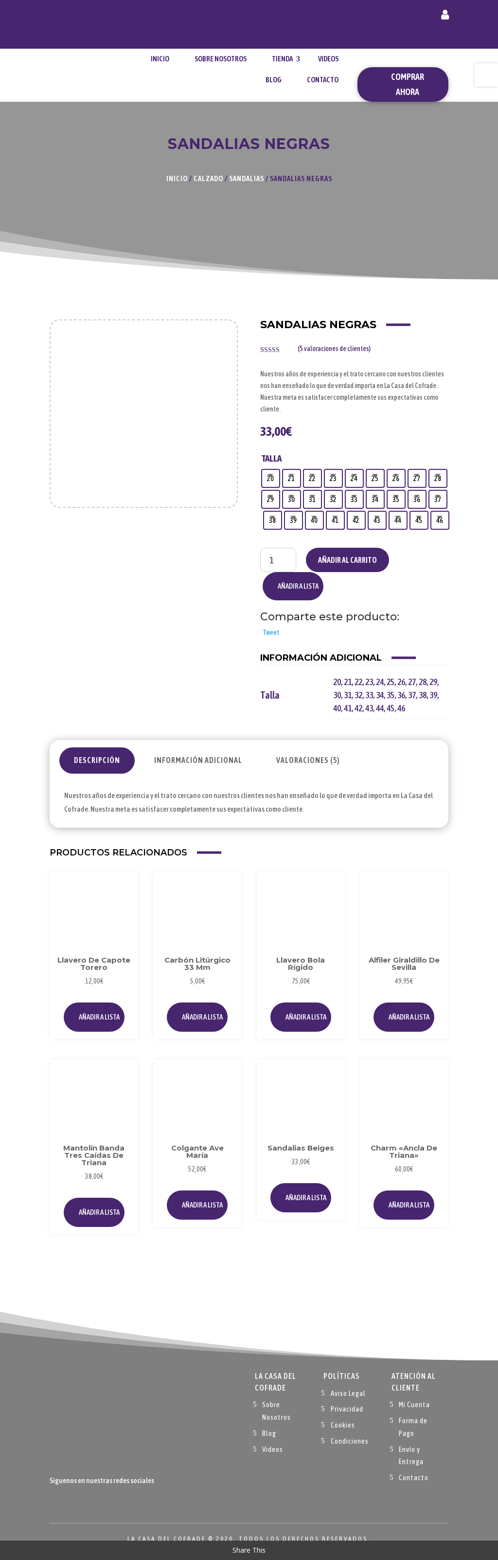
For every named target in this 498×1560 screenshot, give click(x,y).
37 (412, 695)
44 (380, 708)
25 (390, 682)
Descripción (97, 760)
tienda (282, 59)
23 (369, 682)
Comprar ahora (407, 84)
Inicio (160, 59)
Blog (274, 79)
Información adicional (198, 760)
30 (337, 695)
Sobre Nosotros (221, 59)
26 (401, 682)
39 (433, 695)
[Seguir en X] (77, 1501)
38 (423, 695)
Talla (272, 458)
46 (401, 708)
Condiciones (350, 1441)
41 (348, 708)
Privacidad (347, 1409)
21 (348, 682)
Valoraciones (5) (308, 760)
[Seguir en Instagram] (96, 1501)
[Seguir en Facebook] (57, 1501)
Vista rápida (120, 911)
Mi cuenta (445, 16)
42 (358, 708)
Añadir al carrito (347, 560)
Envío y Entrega (411, 1455)
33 (369, 695)
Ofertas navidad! (87, 24)
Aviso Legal (348, 1393)
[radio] (270, 478)
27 (412, 682)
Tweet (271, 632)
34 (380, 695)
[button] (293, 586)
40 (337, 708)
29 (433, 682)
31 (348, 695)
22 (358, 682)
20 (337, 682)
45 (390, 708)
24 (380, 682)
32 (358, 695)
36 (401, 695)
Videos (328, 59)
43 (369, 708)
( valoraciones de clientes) (334, 349)
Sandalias (246, 178)
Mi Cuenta (414, 1404)
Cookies (343, 1425)
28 (423, 682)
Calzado (208, 178)
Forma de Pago (413, 1426)
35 (390, 695)
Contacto (322, 79)
